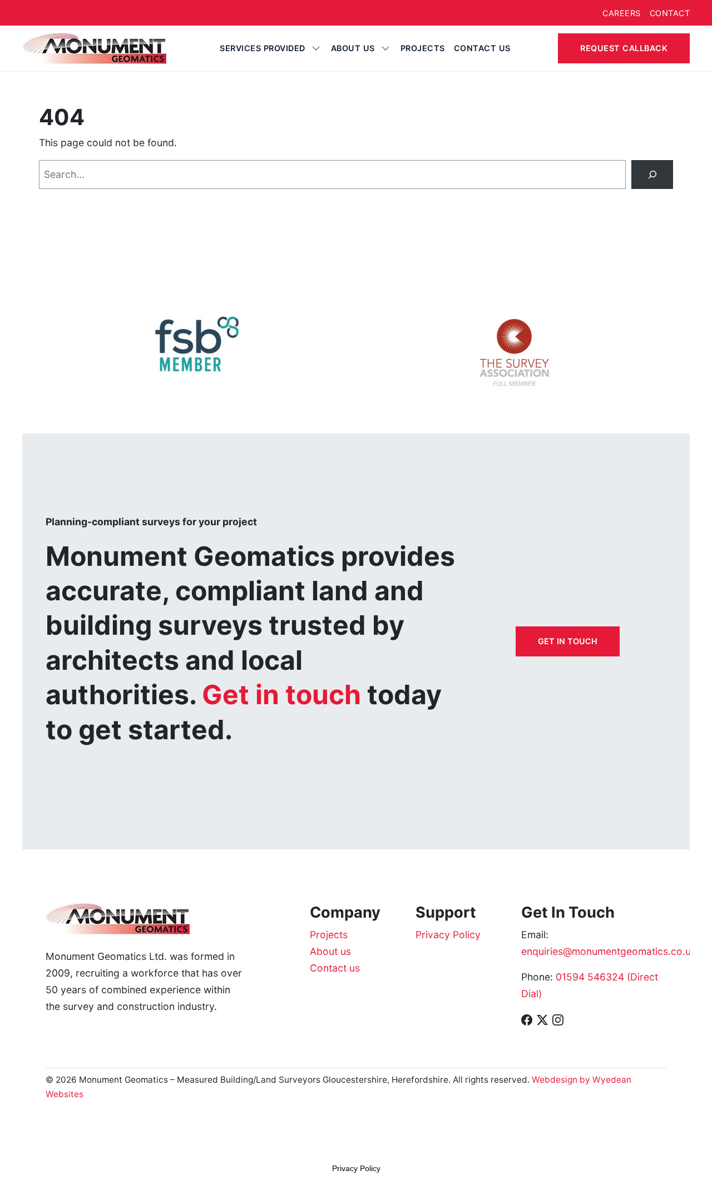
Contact (670, 13)
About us (353, 48)
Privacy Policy (448, 934)
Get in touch (567, 641)
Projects (422, 48)
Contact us (335, 968)
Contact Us (482, 48)
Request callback (624, 48)
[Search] (652, 174)
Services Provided (262, 48)
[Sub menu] (316, 48)
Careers (621, 13)
